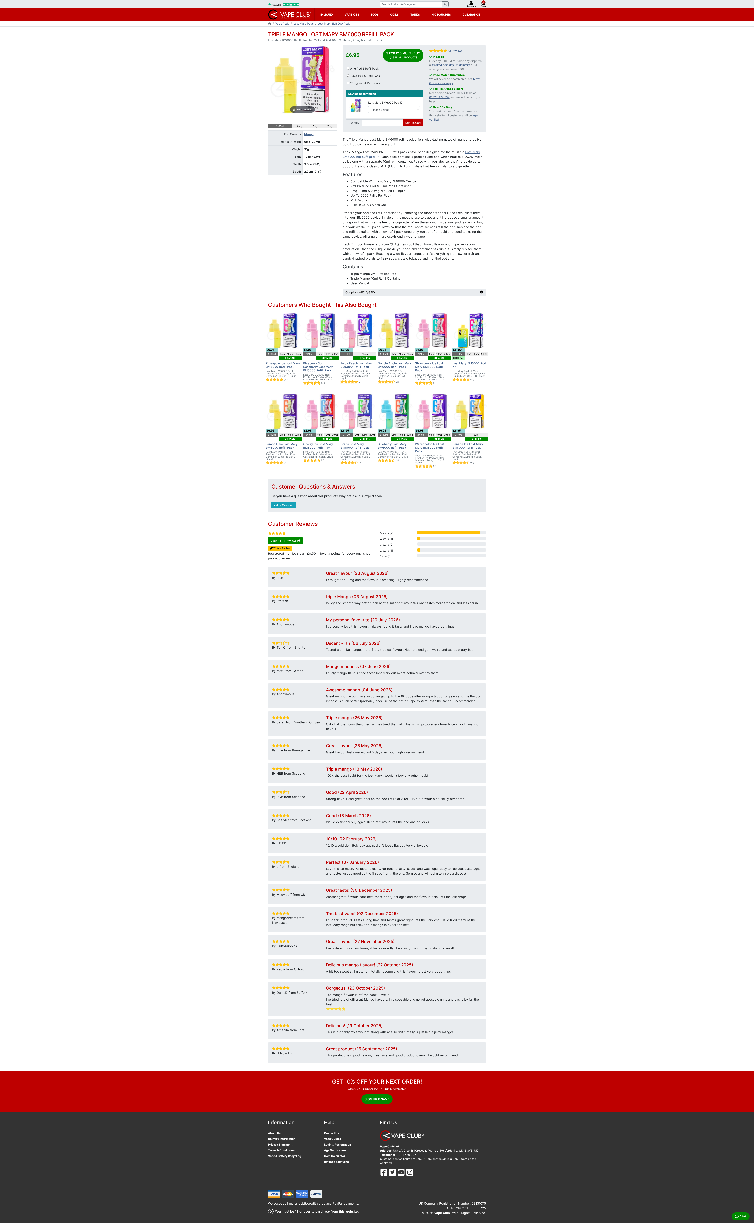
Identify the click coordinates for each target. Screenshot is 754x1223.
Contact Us (331, 1133)
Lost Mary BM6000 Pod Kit (385, 102)
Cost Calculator (334, 1156)
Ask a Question (283, 505)
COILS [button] (394, 14)
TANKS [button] (415, 14)
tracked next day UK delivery (451, 65)
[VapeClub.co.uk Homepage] (269, 24)
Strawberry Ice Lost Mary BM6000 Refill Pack (429, 366)
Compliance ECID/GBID (360, 292)
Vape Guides (332, 1138)
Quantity (353, 122)
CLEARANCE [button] (471, 14)
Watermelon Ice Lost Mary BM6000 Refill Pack (429, 447)
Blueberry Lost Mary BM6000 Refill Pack (392, 445)
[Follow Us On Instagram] (410, 1171)
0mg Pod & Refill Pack (364, 68)
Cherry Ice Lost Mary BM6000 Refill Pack (318, 445)
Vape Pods (282, 23)
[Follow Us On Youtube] (401, 1171)
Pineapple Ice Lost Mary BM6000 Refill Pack (283, 365)
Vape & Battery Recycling (284, 1156)
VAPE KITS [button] (352, 14)
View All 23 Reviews (284, 540)
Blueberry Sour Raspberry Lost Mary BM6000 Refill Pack (318, 366)
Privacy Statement (280, 1144)
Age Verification (335, 1150)
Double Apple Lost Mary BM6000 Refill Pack (395, 365)
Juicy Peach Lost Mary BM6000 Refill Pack (356, 365)
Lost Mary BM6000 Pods (334, 23)
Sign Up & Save (377, 1099)
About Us (274, 1133)
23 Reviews (454, 50)
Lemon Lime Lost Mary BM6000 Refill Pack (282, 445)
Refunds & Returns (336, 1161)
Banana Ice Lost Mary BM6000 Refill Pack (467, 445)
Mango (309, 134)
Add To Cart (413, 122)
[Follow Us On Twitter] (393, 1171)
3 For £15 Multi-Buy (403, 55)
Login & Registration (337, 1144)
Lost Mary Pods (303, 23)
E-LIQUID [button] (326, 14)
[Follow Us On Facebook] (384, 1171)
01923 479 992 (439, 97)
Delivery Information (282, 1138)
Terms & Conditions (281, 1150)
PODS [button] (375, 14)
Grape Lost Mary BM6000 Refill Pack (354, 445)
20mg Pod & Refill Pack (364, 83)
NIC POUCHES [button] (441, 14)
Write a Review (281, 548)
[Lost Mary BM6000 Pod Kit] (355, 105)
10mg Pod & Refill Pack (364, 75)
